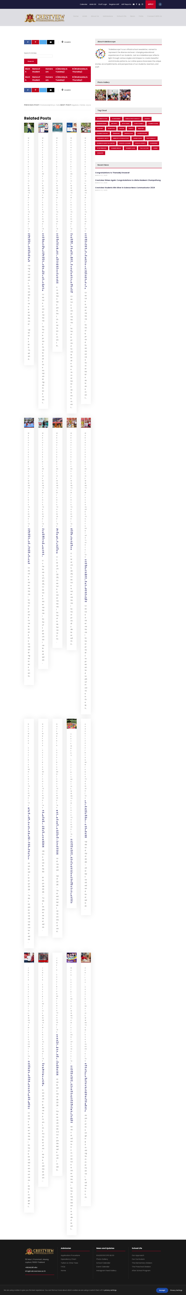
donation (111, 128)
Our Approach (138, 1255)
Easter (121, 128)
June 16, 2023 (56, 970)
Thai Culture (144, 148)
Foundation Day (102, 133)
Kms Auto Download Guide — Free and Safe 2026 (86, 819)
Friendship (116, 133)
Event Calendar (102, 1266)
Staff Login (102, 4)
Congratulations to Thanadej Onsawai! (29, 247)
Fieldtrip (141, 128)
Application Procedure (70, 1255)
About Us (95, 16)
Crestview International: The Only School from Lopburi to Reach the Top (86, 261)
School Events (29, 1041)
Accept (162, 1290)
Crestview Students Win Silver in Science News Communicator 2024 (57, 258)
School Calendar (103, 1263)
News (132, 16)
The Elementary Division (142, 1263)
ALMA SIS (92, 4)
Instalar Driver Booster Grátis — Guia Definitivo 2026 (57, 1055)
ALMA (84, 16)
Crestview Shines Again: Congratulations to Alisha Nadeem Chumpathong (43, 262)
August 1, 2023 (85, 736)
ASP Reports (126, 4)
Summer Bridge (116, 148)
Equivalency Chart (68, 1259)
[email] (133, 4)
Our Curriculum (138, 1259)
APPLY (150, 4)
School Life (121, 16)
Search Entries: (30, 53)
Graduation (128, 133)
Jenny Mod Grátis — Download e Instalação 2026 (43, 828)
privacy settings (110, 1290)
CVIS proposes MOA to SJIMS (43, 1075)
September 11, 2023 (71, 750)
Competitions (153, 123)
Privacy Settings (176, 1290)
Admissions (108, 16)
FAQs (141, 16)
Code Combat (139, 123)
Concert (100, 128)
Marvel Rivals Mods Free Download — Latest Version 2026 (57, 832)
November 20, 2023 (42, 740)
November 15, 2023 (57, 740)
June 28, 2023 (28, 980)
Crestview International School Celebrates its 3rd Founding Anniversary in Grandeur (72, 871)
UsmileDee (100, 153)
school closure (124, 143)
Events (131, 128)
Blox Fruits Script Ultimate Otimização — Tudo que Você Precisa (29, 833)
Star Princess (101, 148)
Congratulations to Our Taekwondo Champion (29, 546)
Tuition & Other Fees (69, 1263)
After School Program (141, 1270)
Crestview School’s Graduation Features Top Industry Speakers (29, 1084)
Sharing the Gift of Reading (72, 539)
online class (137, 138)
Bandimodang (101, 123)
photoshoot (151, 138)
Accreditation (102, 119)
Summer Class (130, 148)
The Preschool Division (141, 1266)
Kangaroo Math (102, 138)
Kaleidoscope (142, 133)
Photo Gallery (102, 1259)
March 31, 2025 (28, 150)
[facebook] (136, 4)
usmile (155, 148)
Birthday (114, 123)
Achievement (116, 119)
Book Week (125, 123)
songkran (153, 143)
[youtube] (139, 4)
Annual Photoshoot (132, 119)
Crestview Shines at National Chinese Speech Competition (86, 580)
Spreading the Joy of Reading (57, 540)
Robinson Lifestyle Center (106, 143)
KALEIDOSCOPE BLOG (105, 1255)
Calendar (83, 4)
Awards (147, 119)
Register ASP (114, 4)
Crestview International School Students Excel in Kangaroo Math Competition (72, 1094)
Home (75, 16)
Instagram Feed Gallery (106, 1270)
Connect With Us (154, 16)
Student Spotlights (86, 535)
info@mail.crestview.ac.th (35, 1271)
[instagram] (142, 4)
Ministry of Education (121, 138)
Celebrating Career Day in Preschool (43, 542)
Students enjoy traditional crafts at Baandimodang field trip (86, 1087)
